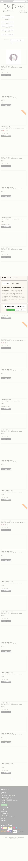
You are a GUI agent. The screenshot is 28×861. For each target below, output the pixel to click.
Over (17, 283)
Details (12, 283)
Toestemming (6, 283)
